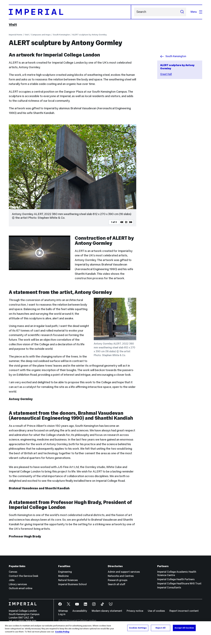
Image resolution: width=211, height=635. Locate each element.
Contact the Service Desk (23, 576)
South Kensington (61, 34)
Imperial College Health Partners (175, 579)
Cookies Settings (138, 628)
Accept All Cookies (184, 628)
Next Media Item (130, 222)
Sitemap (63, 610)
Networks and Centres (121, 576)
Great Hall (166, 74)
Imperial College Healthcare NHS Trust (179, 583)
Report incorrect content (184, 610)
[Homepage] (70, 12)
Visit (13, 24)
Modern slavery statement (107, 610)
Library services (18, 584)
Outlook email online (20, 588)
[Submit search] (182, 12)
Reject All (160, 628)
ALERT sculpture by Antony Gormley (89, 34)
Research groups (117, 580)
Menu (194, 11)
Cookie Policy (62, 632)
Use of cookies (156, 610)
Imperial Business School (72, 584)
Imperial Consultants (169, 587)
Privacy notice (135, 610)
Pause (126, 222)
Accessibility (79, 610)
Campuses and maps (41, 34)
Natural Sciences (68, 580)
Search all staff (116, 584)
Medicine (63, 576)
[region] (105, 628)
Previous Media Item (121, 222)
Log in (61, 614)
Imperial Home (15, 34)
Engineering (65, 571)
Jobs (11, 580)
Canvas (13, 571)
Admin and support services (124, 571)
